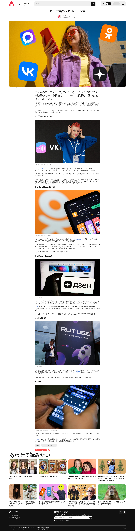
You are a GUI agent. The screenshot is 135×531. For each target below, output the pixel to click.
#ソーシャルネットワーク (49, 445)
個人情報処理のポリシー (15, 517)
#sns (37, 445)
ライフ (76, 17)
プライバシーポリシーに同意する (63, 520)
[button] (90, 3)
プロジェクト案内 (13, 515)
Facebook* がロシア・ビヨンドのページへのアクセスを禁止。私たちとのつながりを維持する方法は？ (111, 478)
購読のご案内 (61, 512)
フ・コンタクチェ (41, 168)
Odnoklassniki (78, 239)
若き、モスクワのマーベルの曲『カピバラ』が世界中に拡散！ (111, 503)
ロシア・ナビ (66, 16)
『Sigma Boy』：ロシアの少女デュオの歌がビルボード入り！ (82, 477)
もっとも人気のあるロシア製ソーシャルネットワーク (52, 503)
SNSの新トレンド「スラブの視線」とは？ (22, 477)
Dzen (37, 306)
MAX (37, 439)
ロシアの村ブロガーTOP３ (48, 476)
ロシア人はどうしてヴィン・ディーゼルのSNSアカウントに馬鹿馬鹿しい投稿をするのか (81, 504)
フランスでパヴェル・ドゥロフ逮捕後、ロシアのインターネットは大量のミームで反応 (22, 504)
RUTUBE (78, 372)
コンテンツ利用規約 (14, 518)
